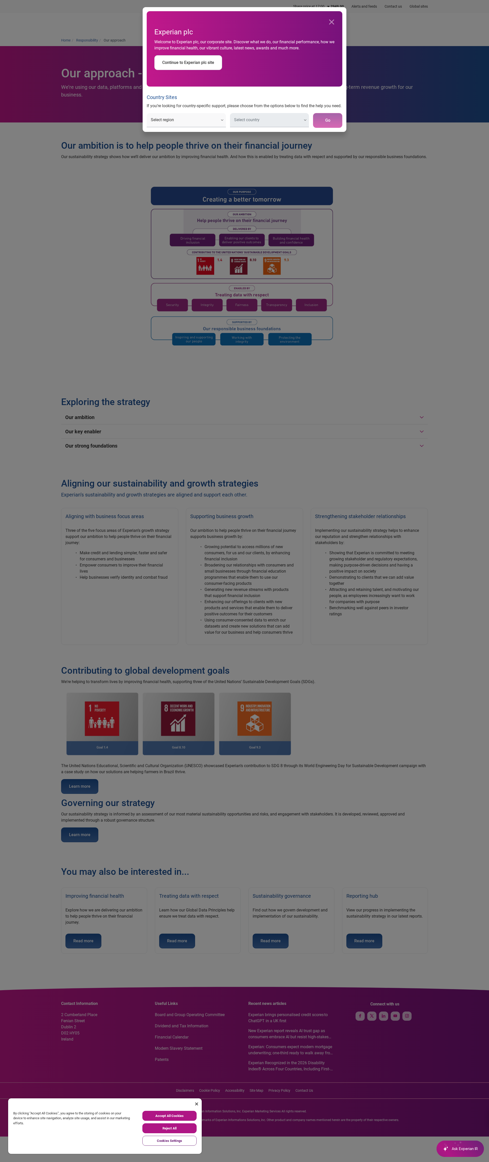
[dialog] (244, 581)
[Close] (332, 22)
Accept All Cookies (169, 1116)
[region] (105, 1126)
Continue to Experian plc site (188, 62)
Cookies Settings (169, 1141)
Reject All (169, 1128)
